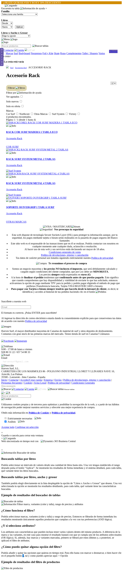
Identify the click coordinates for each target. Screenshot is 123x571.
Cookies (28, 382)
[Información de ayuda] (32, 8)
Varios (101, 53)
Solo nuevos (12, 101)
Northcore (24, 114)
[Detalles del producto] (12, 125)
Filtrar (12, 88)
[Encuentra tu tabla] (40, 45)
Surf (16, 53)
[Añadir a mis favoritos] (7, 125)
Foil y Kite (47, 53)
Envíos (58, 380)
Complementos (74, 53)
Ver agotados (13, 96)
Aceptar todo (7, 427)
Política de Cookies (39, 412)
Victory (73, 114)
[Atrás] (3, 392)
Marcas (9, 53)
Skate (57, 53)
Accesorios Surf (21, 68)
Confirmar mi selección (27, 427)
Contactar (14, 380)
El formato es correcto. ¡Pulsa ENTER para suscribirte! (29, 312)
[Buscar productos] (6, 389)
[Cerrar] (8, 392)
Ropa (63, 53)
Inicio (4, 380)
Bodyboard (24, 53)
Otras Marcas (41, 114)
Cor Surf (11, 114)
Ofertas (113, 51)
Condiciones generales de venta (65, 252)
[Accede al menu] (5, 39)
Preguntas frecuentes (11, 382)
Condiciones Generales (83, 382)
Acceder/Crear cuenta (31, 380)
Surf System (58, 114)
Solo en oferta (13, 106)
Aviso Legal (40, 382)
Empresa (48, 380)
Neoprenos (36, 53)
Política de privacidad (102, 258)
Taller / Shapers (90, 53)
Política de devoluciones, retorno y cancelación (64, 255)
